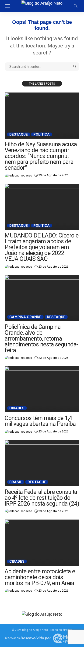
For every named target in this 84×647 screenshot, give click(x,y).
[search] (76, 6)
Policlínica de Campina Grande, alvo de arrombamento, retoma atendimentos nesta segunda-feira (41, 339)
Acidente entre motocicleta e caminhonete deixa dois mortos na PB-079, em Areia (40, 577)
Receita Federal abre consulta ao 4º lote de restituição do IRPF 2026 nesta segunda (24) (42, 498)
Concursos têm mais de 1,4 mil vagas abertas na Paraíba (40, 421)
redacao (26, 175)
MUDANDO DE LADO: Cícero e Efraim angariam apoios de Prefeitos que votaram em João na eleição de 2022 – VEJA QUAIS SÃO (42, 247)
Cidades (16, 408)
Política (41, 134)
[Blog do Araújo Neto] (42, 2)
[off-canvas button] (7, 6)
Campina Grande (25, 317)
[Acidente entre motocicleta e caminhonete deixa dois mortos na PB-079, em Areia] (42, 542)
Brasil (15, 482)
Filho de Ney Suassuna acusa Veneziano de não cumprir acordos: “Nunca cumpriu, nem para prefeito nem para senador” (41, 156)
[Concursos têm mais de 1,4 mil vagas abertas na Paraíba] (42, 389)
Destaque (18, 134)
